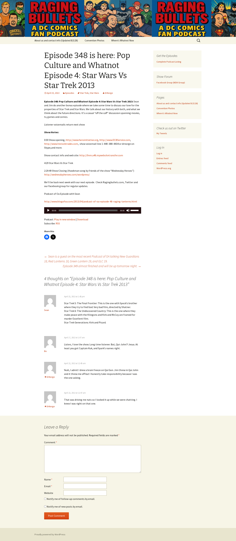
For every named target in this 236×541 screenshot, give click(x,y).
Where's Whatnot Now (122, 40)
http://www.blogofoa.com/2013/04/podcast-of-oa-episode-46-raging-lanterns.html (90, 201)
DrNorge (109, 93)
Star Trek (84, 93)
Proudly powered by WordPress (50, 534)
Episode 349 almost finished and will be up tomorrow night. (102, 266)
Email (48, 486)
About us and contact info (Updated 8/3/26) (56, 40)
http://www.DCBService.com (114, 139)
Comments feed (164, 163)
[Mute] (128, 210)
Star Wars (94, 93)
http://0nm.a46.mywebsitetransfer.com (101, 155)
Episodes (69, 93)
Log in (159, 153)
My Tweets (162, 133)
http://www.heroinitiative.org (82, 139)
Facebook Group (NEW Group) (171, 82)
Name (48, 479)
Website (48, 493)
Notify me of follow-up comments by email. (71, 498)
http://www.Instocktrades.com (61, 143)
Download (82, 219)
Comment (50, 442)
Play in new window (64, 219)
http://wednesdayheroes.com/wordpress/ (67, 174)
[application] (92, 210)
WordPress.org (164, 168)
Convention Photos (94, 40)
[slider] (135, 210)
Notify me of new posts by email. (65, 506)
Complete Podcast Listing (169, 61)
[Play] (48, 210)
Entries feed (162, 158)
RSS (58, 223)
